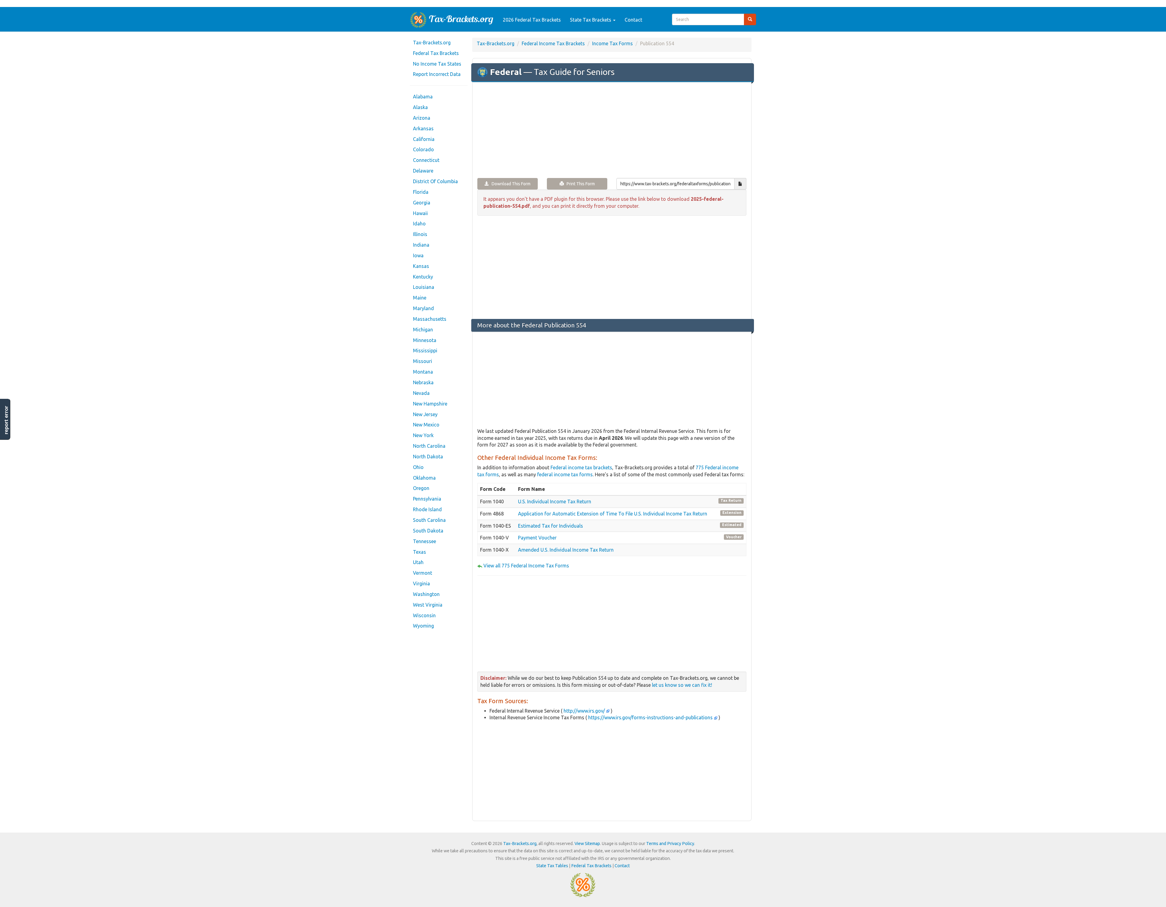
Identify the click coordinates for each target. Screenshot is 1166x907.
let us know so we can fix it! (682, 685)
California (424, 139)
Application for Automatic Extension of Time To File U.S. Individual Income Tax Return (612, 513)
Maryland (423, 308)
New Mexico (426, 424)
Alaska (420, 107)
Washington (426, 594)
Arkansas (423, 128)
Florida (420, 192)
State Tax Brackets (591, 19)
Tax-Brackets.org (432, 42)
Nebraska (423, 382)
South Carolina (429, 520)
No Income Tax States (437, 64)
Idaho (419, 223)
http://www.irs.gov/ (584, 711)
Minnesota (424, 340)
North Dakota (428, 456)
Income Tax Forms (612, 43)
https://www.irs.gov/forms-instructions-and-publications (650, 717)
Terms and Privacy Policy (670, 843)
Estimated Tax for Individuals (550, 526)
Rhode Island (427, 509)
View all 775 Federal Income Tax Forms (526, 565)
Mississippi (425, 350)
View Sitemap (587, 843)
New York (423, 435)
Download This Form (509, 183)
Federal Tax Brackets (436, 53)
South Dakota (428, 530)
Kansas (421, 266)
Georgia (421, 202)
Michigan (423, 329)
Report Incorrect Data (437, 74)
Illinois (420, 234)
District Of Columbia (435, 181)
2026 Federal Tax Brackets (532, 19)
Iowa (418, 255)
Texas (419, 552)
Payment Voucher (537, 537)
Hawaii (420, 213)
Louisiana (423, 287)
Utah (418, 562)
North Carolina (429, 446)
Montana (423, 372)
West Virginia (427, 605)
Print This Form (579, 183)
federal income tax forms (565, 474)
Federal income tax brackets (581, 467)
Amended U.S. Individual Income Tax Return (566, 550)
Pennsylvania (427, 498)
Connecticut (426, 160)
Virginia (421, 583)
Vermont (422, 573)
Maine (419, 297)
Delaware (423, 170)
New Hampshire (430, 403)
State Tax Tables (552, 865)
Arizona (421, 118)
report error (6, 420)
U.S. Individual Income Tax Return (554, 501)
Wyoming (423, 625)
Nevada (421, 393)
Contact (633, 19)
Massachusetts (429, 319)
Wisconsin (424, 615)
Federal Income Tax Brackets (553, 43)
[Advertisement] (611, 130)
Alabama (423, 96)
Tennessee (424, 541)
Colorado (423, 149)
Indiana (421, 245)
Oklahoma (424, 478)
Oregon (421, 488)
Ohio (418, 467)
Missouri (422, 361)
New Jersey (425, 414)
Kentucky (423, 276)
